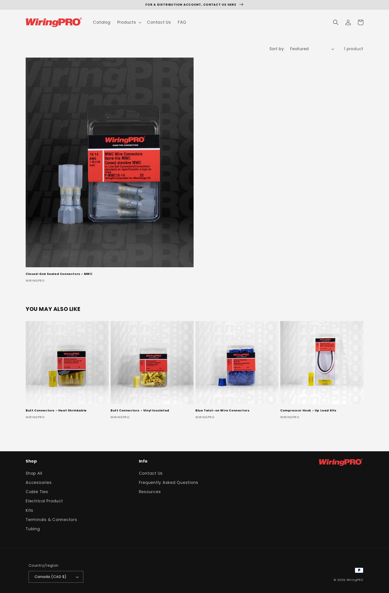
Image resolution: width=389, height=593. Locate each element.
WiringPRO (355, 580)
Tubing (33, 529)
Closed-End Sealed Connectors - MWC (59, 274)
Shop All (34, 473)
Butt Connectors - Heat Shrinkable (56, 411)
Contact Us (151, 473)
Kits (29, 510)
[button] (129, 22)
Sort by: (277, 49)
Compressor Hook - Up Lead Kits (308, 411)
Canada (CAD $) (50, 576)
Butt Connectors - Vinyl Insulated (140, 411)
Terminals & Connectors (51, 519)
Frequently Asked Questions (169, 482)
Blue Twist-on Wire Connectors (222, 411)
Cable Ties (37, 491)
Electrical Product (44, 501)
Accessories (39, 482)
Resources (150, 491)
